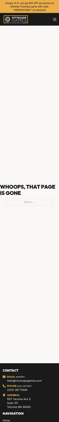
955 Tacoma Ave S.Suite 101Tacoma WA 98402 (19, 403)
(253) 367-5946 (17, 389)
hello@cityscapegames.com (24, 380)
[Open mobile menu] (54, 19)
